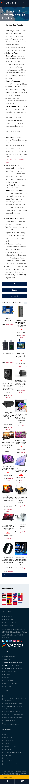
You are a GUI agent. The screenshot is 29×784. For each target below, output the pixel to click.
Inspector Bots (23, 506)
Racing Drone (7, 696)
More (5, 575)
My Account (7, 781)
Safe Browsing (7, 755)
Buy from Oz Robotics (13, 662)
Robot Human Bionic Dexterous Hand (13, 714)
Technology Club (8, 674)
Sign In (6, 734)
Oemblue (10, 571)
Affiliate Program (8, 625)
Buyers (14, 290)
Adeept (23, 452)
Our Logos (6, 758)
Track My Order (8, 737)
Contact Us (14, 296)
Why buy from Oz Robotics (11, 683)
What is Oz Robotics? (9, 656)
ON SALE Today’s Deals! (10, 671)
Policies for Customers (10, 746)
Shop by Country (8, 680)
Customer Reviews (9, 761)
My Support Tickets (9, 740)
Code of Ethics (7, 749)
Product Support (8, 686)
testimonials (9, 134)
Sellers (14, 284)
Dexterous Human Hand (10, 720)
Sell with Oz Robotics (13, 668)
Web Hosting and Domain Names (12, 752)
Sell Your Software (8, 619)
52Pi (23, 426)
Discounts (6, 677)
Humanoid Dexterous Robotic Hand (13, 717)
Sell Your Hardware (8, 616)
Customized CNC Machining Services (13, 703)
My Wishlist (7, 743)
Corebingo (23, 568)
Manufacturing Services (10, 622)
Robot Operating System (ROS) (12, 711)
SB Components (10, 324)
